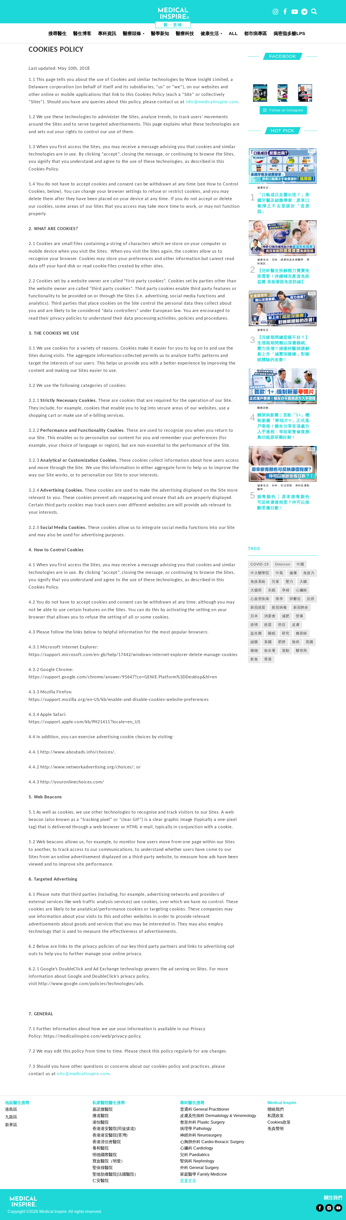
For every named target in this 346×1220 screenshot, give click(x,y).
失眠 (272, 590)
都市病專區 (255, 33)
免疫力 (309, 573)
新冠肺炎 (301, 607)
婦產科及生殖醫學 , (292, 259)
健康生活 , (263, 187)
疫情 (254, 625)
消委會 (270, 616)
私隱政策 (275, 1115)
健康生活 (210, 33)
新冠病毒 (279, 607)
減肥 (286, 616)
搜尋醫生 (57, 33)
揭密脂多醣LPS (289, 33)
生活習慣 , (287, 485)
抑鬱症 (295, 599)
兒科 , (275, 259)
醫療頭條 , (263, 407)
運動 (286, 650)
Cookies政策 (279, 1122)
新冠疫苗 (258, 607)
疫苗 (268, 625)
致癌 (296, 642)
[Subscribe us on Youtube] (338, 1207)
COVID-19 (260, 564)
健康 (293, 573)
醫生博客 (82, 33)
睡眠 (272, 633)
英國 (309, 642)
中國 (300, 564)
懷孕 (279, 599)
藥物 (254, 650)
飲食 (254, 659)
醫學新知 (160, 33)
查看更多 (188, 1180)
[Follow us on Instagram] (329, 1207)
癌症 (282, 625)
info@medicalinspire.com (212, 102)
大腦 (303, 581)
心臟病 (301, 590)
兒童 (275, 581)
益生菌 (256, 633)
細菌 (254, 642)
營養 (299, 616)
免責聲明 (275, 1128)
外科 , (275, 485)
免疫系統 (258, 581)
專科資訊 (107, 33)
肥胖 (282, 642)
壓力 (289, 581)
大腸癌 (256, 590)
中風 (279, 573)
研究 (286, 633)
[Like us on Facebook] (320, 1207)
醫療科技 (185, 33)
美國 (268, 642)
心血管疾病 (260, 599)
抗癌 (311, 599)
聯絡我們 (275, 1109)
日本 (254, 616)
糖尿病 (301, 633)
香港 (268, 659)
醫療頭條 (132, 33)
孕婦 (286, 590)
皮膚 (296, 625)
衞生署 (270, 650)
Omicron (282, 564)
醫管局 (301, 650)
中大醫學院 (260, 573)
